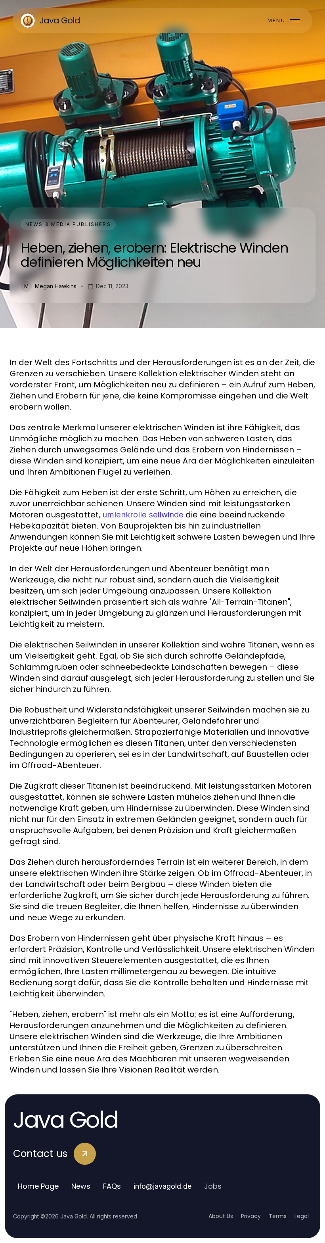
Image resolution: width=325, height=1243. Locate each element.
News (80, 1186)
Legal (301, 1216)
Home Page (38, 1186)
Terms (278, 1216)
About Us (220, 1216)
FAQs (112, 1186)
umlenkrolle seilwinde (143, 514)
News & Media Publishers (68, 224)
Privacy (251, 1216)
